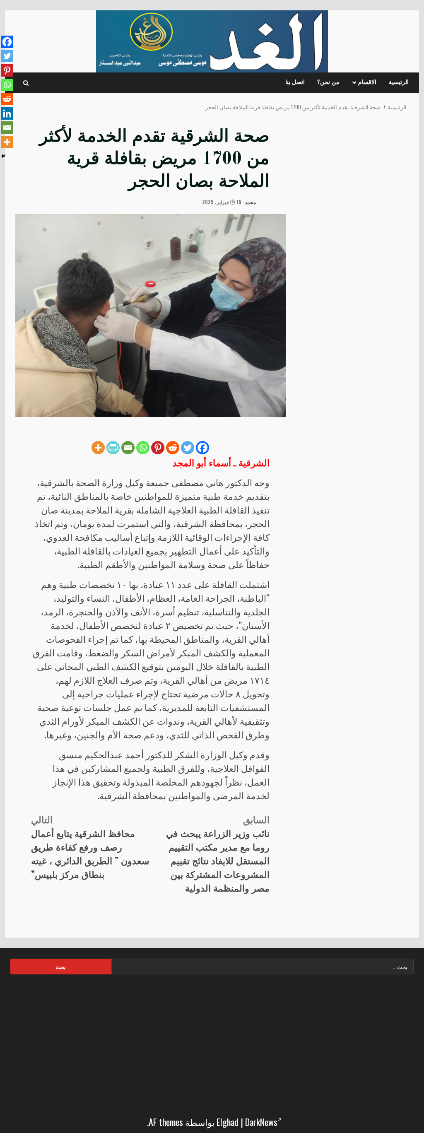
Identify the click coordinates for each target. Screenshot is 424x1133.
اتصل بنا (295, 82)
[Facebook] (202, 447)
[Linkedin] (7, 113)
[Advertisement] (212, 1043)
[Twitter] (187, 447)
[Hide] (3, 156)
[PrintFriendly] (113, 447)
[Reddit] (172, 447)
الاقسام (367, 82)
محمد (251, 201)
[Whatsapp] (142, 447)
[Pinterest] (157, 447)
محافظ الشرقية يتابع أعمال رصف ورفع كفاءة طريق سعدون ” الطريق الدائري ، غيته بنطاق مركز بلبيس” (90, 846)
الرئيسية (399, 82)
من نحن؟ (328, 82)
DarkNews (261, 1121)
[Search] (26, 83)
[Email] (128, 447)
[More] (98, 447)
